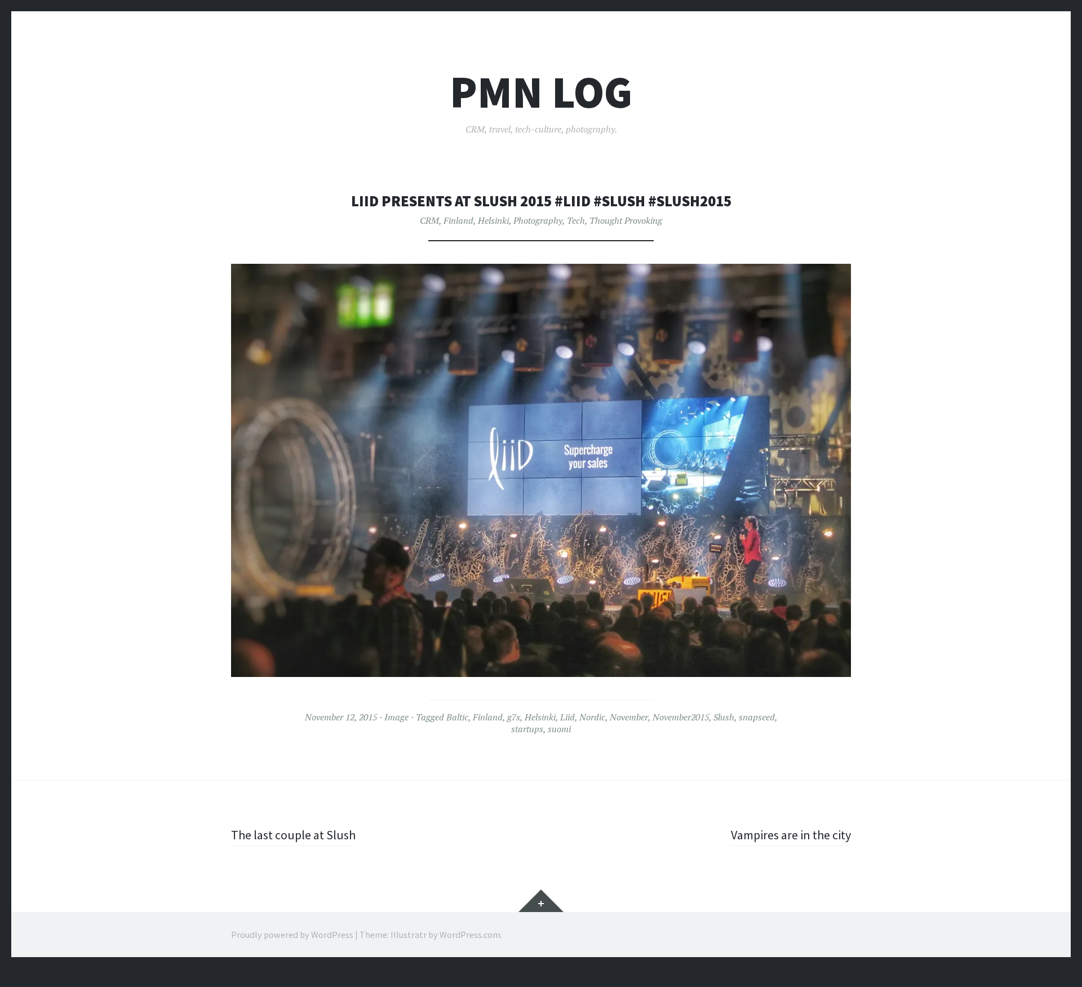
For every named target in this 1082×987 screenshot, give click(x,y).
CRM (429, 220)
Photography (537, 220)
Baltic (457, 717)
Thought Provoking (625, 220)
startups (527, 729)
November (629, 717)
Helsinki (493, 220)
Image (396, 717)
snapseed (757, 717)
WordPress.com (470, 934)
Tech (576, 220)
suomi (559, 729)
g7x (513, 717)
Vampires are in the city (791, 835)
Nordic (592, 717)
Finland (458, 220)
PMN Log (541, 92)
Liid (567, 717)
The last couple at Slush (293, 835)
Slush (723, 717)
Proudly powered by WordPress (292, 934)
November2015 (681, 717)
